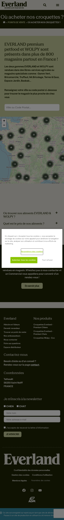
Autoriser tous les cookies (24, 260)
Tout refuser (47, 260)
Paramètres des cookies (32, 252)
